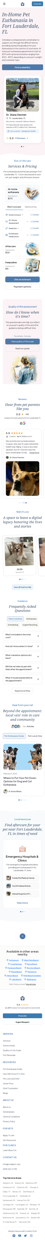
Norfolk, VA (33, 1209)
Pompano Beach (14, 968)
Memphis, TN (35, 1204)
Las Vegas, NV (8, 1204)
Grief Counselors (10, 1088)
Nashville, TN (22, 1209)
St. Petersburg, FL (10, 1222)
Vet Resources (9, 1140)
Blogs (5, 1093)
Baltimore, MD (31, 1183)
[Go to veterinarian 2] (23, 146)
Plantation (31, 972)
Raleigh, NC (35, 1213)
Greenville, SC (25, 1196)
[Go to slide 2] (20, 502)
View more (22, 902)
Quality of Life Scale (12, 1050)
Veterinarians (8, 1112)
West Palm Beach (31, 960)
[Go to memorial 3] (23, 579)
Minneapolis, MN (9, 1209)
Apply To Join (8, 1135)
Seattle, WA (35, 1217)
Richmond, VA (8, 1217)
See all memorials (22, 587)
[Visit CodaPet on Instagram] (31, 1235)
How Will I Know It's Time (14, 1074)
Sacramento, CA (22, 1217)
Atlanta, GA (19, 1183)
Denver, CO (16, 1192)
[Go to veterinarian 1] (21, 146)
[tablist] (22, 207)
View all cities (31, 984)
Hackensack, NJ (9, 1200)
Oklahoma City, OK (10, 1213)
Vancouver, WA (24, 1222)
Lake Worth (16, 979)
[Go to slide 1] (18, 502)
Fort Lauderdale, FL (10, 1196)
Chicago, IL (34, 1187)
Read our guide (22, 348)
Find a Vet (37, 4)
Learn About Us (9, 1150)
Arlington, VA (8, 1183)
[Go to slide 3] (22, 502)
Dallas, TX (6, 1192)
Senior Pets (8, 1083)
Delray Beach (12, 975)
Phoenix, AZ (24, 1213)
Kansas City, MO (23, 1200)
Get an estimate (22, 279)
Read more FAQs (22, 691)
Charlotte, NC (22, 1187)
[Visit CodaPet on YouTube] (19, 1235)
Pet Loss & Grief (35, 736)
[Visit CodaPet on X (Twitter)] (25, 1235)
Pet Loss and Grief (11, 1078)
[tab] (14, 207)
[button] (22, 463)
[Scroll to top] (22, 936)
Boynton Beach (33, 968)
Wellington (31, 979)
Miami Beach (16, 972)
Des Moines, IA (28, 1192)
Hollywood (14, 960)
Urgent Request (22, 1022)
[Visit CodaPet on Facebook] (13, 1235)
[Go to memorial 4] (25, 579)
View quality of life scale (22, 341)
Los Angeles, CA (21, 1204)
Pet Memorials (9, 1055)
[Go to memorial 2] (21, 579)
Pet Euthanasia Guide (14, 736)
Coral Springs (16, 964)
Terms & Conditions (11, 1116)
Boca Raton (32, 964)
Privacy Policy (9, 1121)
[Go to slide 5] (26, 502)
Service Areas (9, 1045)
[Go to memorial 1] (20, 579)
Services (7, 1040)
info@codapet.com (11, 1164)
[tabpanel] (22, 225)
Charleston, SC (9, 1187)
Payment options (22, 286)
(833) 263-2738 (10, 1169)
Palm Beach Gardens (32, 975)
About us (7, 1107)
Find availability (22, 67)
